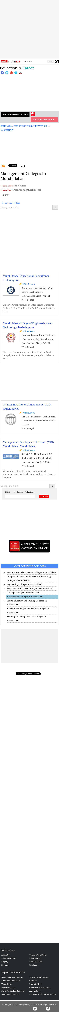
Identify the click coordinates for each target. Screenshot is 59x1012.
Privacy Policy (35, 958)
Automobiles (34, 991)
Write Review (28, 284)
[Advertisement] (29, 29)
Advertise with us (8, 958)
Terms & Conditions (38, 954)
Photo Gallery (35, 984)
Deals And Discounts (10, 994)
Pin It (22, 166)
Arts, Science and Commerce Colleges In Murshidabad (32, 572)
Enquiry (4, 961)
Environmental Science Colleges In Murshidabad (29, 588)
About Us (5, 954)
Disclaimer (34, 965)
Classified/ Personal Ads (39, 987)
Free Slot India (35, 961)
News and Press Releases (12, 977)
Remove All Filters (11, 202)
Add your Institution (43, 119)
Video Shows (6, 984)
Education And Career (10, 980)
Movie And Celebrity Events (13, 991)
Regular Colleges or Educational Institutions (24, 126)
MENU (6, 195)
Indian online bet (8, 987)
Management (7, 130)
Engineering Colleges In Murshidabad (24, 584)
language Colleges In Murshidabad (23, 592)
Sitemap (5, 965)
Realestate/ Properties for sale (42, 994)
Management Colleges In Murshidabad (25, 596)
